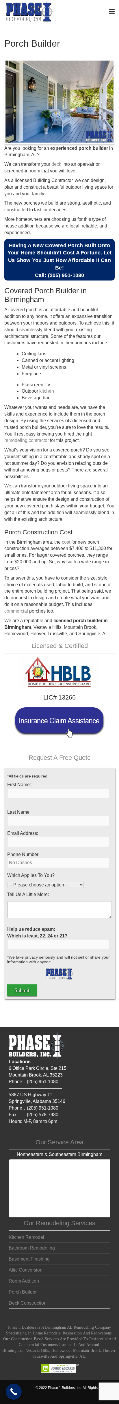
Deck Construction (28, 1303)
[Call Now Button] (14, 1392)
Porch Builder (23, 1292)
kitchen (46, 391)
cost (66, 542)
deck (56, 164)
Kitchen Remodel (26, 1237)
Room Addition (24, 1281)
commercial (16, 611)
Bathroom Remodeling (32, 1247)
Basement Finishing (29, 1259)
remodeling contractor (26, 440)
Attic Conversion (25, 1270)
